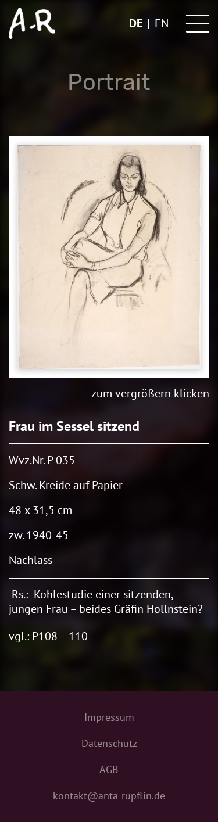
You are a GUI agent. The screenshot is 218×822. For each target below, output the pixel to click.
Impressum (109, 717)
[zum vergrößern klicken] (109, 257)
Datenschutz (109, 743)
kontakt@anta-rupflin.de (109, 795)
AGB (109, 769)
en (162, 23)
